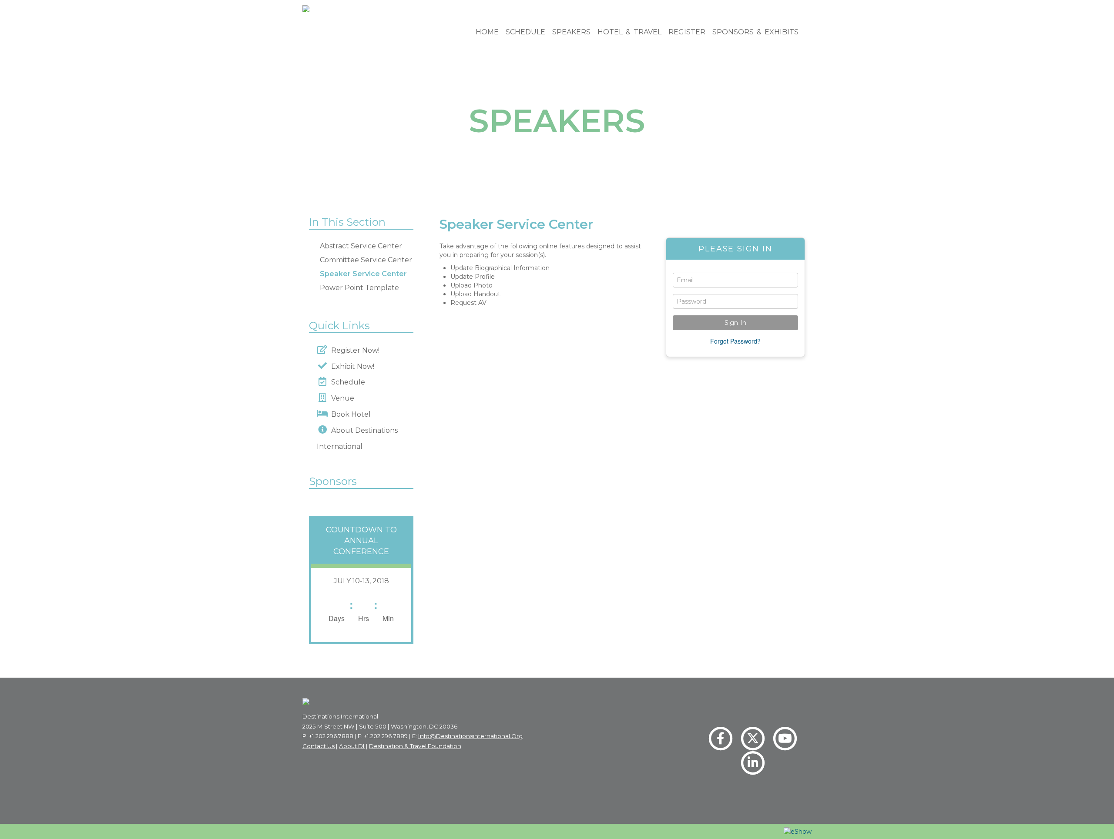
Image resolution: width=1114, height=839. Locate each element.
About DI (352, 745)
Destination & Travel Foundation (415, 745)
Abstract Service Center (361, 246)
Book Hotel (349, 414)
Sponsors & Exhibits (755, 32)
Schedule (525, 32)
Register (686, 32)
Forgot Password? (735, 341)
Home (487, 32)
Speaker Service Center (363, 274)
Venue (341, 398)
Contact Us (318, 745)
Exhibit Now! (351, 366)
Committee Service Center (366, 260)
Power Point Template (359, 288)
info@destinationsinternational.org (470, 735)
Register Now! (353, 350)
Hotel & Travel (629, 32)
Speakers (571, 32)
